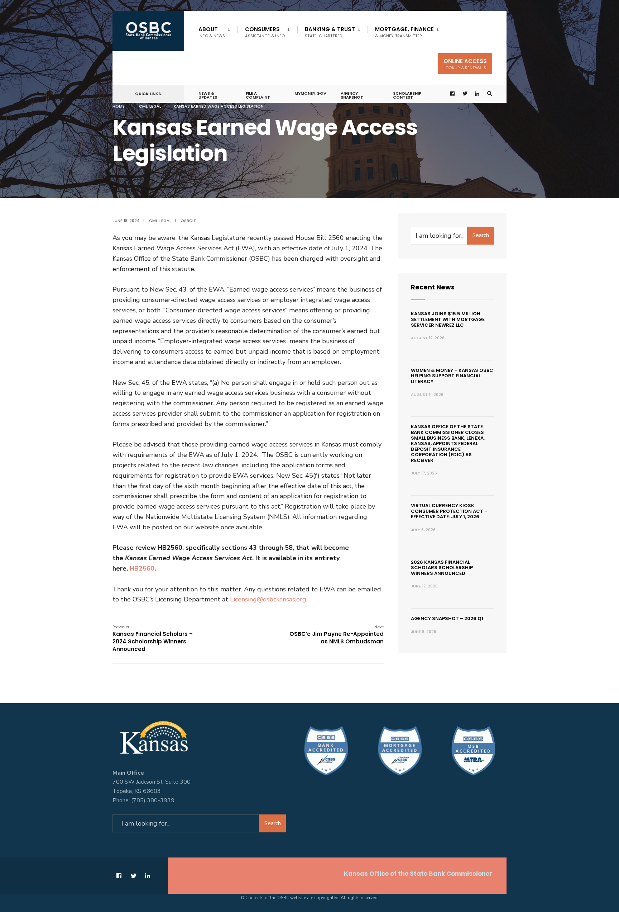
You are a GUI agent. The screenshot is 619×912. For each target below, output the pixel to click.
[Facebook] (452, 94)
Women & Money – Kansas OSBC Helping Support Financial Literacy (452, 376)
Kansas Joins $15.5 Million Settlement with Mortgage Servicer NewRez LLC (448, 319)
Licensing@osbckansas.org (268, 599)
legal (155, 106)
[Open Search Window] (489, 94)
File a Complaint (258, 95)
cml (143, 106)
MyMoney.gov (310, 93)
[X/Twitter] (465, 94)
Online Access (465, 64)
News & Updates (207, 95)
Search (480, 235)
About (211, 32)
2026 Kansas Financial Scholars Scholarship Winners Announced (442, 568)
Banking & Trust (330, 32)
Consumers (265, 32)
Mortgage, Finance (404, 32)
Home (118, 106)
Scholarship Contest (407, 95)
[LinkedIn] (477, 94)
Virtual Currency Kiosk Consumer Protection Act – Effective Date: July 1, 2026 (449, 511)
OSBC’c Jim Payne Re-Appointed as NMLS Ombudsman (336, 634)
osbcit (188, 220)
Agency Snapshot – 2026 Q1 (447, 618)
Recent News (433, 287)
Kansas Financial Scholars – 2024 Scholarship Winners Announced (152, 638)
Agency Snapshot (352, 95)
